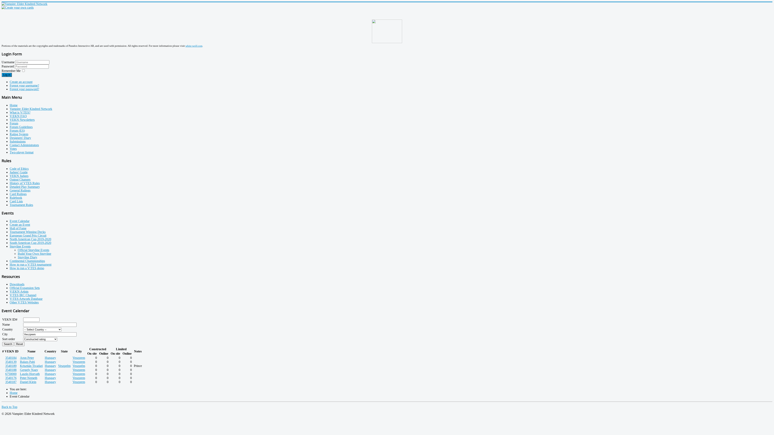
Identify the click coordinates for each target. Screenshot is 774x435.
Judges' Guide (19, 172)
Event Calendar (19, 221)
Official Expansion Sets (25, 288)
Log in (6, 74)
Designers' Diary (20, 138)
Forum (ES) (17, 130)
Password (8, 66)
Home (14, 105)
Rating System (19, 134)
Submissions (18, 141)
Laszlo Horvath (30, 374)
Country (7, 329)
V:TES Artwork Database (26, 298)
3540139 (11, 362)
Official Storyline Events (33, 250)
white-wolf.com (193, 45)
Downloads (17, 284)
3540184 (11, 357)
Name (6, 324)
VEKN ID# (9, 319)
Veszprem (79, 357)
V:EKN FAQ (18, 116)
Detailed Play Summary (25, 186)
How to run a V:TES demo (27, 268)
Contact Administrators (24, 145)
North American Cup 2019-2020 (30, 239)
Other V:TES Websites (24, 302)
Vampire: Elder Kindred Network (31, 109)
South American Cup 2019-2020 (30, 242)
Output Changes (20, 179)
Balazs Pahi (27, 362)
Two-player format (21, 152)
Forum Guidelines (21, 127)
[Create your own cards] (18, 7)
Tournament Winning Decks (28, 232)
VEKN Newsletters (22, 119)
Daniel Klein (28, 382)
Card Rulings (18, 194)
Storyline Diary (27, 257)
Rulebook (16, 197)
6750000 (11, 374)
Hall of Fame (18, 228)
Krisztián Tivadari (31, 366)
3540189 (11, 366)
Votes (13, 148)
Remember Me (11, 70)
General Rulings (20, 190)
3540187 (11, 382)
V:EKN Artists (19, 291)
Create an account (21, 82)
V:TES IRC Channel (23, 295)
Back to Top (9, 407)
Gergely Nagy (29, 370)
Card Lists (16, 201)
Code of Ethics (19, 168)
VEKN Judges (19, 176)
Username (8, 62)
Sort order (8, 339)
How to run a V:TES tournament (30, 264)
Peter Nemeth (28, 378)
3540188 (11, 370)
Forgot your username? (24, 85)
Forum (14, 123)
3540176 (11, 378)
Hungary (50, 357)
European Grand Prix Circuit (28, 235)
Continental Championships (27, 261)
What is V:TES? (20, 112)
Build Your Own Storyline (34, 253)
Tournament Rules (21, 205)
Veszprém (64, 366)
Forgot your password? (24, 89)
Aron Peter (27, 357)
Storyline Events (20, 246)
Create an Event (20, 224)
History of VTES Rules (25, 183)
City (5, 334)
